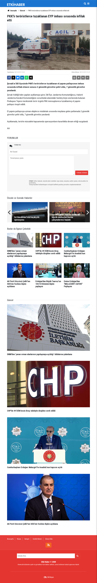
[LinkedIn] (22, 77)
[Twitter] (13, 77)
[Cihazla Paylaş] (31, 77)
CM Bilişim (50, 577)
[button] (79, 77)
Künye (19, 539)
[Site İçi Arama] (85, 3)
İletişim (26, 539)
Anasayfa (13, 11)
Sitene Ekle (49, 539)
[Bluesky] (18, 77)
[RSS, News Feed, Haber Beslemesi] (48, 545)
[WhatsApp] (26, 77)
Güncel (22, 11)
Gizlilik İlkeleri (37, 539)
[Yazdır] (74, 77)
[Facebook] (9, 77)
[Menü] (88, 3)
